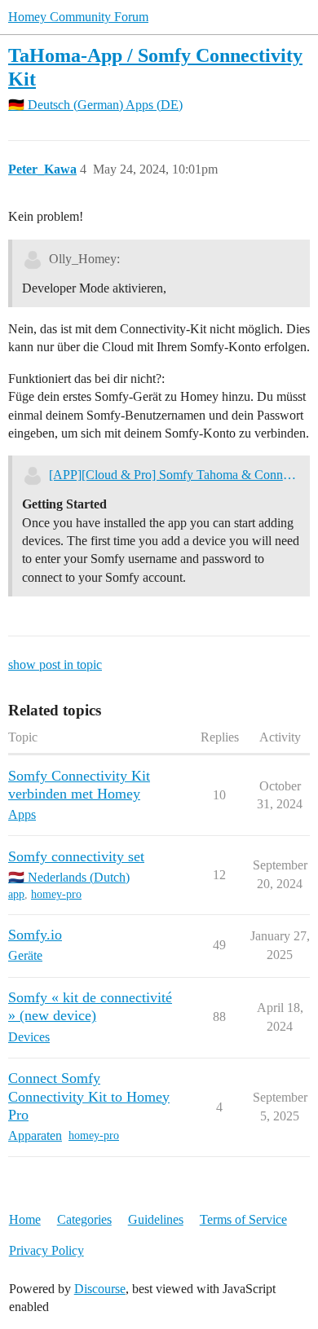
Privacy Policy (46, 1250)
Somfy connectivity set (76, 856)
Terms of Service (243, 1219)
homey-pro (56, 894)
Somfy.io (35, 934)
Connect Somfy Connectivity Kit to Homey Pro (89, 1096)
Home (25, 1219)
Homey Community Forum (78, 17)
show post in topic (55, 664)
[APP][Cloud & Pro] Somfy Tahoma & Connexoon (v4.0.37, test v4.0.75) (174, 475)
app (16, 894)
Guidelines (155, 1219)
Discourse (100, 1289)
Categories (84, 1219)
